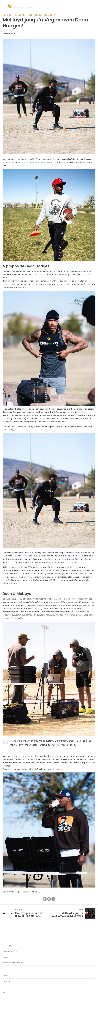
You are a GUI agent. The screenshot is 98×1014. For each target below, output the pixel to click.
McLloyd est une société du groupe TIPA (16, 963)
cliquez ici (59, 769)
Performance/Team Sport (42, 15)
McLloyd (19, 15)
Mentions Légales (8, 946)
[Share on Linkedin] (53, 899)
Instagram (26, 892)
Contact (5, 957)
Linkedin (6, 987)
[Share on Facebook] (45, 899)
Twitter (5, 992)
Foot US (7, 15)
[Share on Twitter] (49, 899)
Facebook (6, 976)
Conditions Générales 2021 (12, 951)
